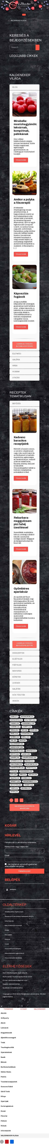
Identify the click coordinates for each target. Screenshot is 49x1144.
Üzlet (7, 944)
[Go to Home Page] (6, 20)
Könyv (3, 1096)
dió (24, 730)
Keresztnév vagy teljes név (16, 847)
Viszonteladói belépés (13, 948)
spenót (15, 781)
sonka (26, 778)
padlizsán (16, 764)
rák (23, 774)
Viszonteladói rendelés (13, 958)
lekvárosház (29, 757)
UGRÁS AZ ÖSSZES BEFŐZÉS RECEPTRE (24, 644)
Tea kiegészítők (7, 1047)
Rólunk (7, 939)
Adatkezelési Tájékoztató (14, 912)
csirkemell (28, 723)
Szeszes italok (7, 1086)
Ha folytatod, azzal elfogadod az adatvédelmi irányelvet (21, 865)
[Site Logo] (24, 6)
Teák (3, 1042)
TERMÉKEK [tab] (8, 1009)
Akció (3, 1023)
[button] (24, 15)
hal (13, 740)
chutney (30, 720)
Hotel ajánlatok (7, 1106)
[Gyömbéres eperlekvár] (24, 572)
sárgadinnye (30, 781)
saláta (14, 778)
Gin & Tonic (5, 1091)
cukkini (15, 727)
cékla (14, 730)
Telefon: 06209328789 (11, 984)
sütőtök (15, 785)
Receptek (8, 935)
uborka (26, 788)
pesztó (31, 768)
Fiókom (4, 1121)
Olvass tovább (21, 160)
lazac (26, 754)
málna (29, 761)
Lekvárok (4, 1028)
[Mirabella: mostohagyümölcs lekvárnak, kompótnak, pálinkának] (24, 104)
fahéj (14, 733)
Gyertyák (4, 1101)
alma (14, 716)
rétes (33, 774)
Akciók (3, 1013)
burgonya (16, 720)
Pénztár (4, 1116)
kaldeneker (16, 744)
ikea (22, 740)
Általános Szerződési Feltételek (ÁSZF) (19, 916)
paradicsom (17, 768)
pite (13, 771)
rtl (13, 774)
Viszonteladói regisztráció (14, 953)
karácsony (16, 747)
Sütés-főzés (6, 1072)
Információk (9, 921)
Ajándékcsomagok (8, 1037)
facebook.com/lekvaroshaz (13, 988)
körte (14, 754)
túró (14, 788)
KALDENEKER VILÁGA (13, 925)
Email (7, 855)
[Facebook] (11, 800)
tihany (28, 785)
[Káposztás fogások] (24, 277)
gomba (14, 737)
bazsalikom (27, 716)
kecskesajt (17, 751)
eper (34, 730)
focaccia (26, 733)
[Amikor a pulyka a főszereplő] (24, 183)
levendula (16, 761)
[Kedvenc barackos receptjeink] (24, 421)
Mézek (3, 1062)
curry (27, 727)
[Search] (37, 47)
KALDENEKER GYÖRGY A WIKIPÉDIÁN (24, 807)
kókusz (31, 751)
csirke (14, 723)
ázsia (14, 791)
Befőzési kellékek (8, 1067)
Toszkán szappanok (9, 1082)
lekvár (14, 757)
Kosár (7, 930)
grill (26, 737)
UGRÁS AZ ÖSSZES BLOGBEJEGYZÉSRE (24, 345)
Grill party (5, 1018)
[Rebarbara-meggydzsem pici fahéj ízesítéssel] (24, 501)
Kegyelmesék (6, 1033)
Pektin (3, 1077)
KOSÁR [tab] (23, 1009)
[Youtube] (16, 800)
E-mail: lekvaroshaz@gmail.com (15, 980)
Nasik (3, 1057)
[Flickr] (21, 800)
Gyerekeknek (6, 1052)
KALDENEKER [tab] (39, 1009)
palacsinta (31, 764)
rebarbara (26, 771)
